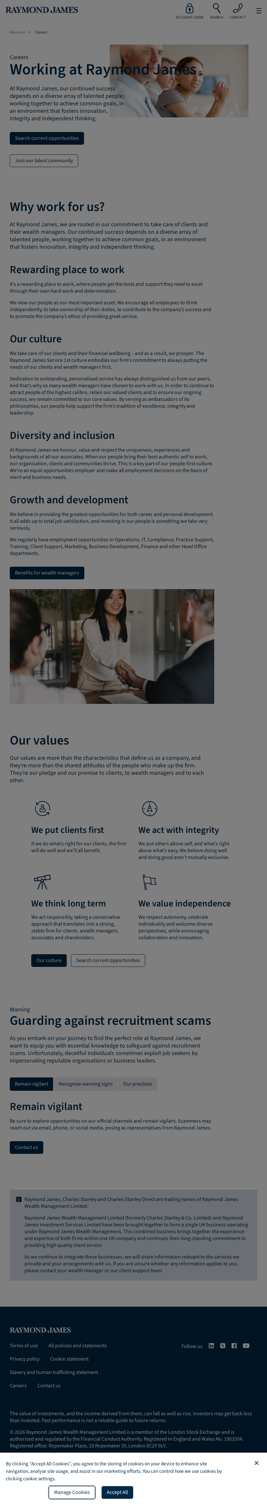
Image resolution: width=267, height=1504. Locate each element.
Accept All (117, 1492)
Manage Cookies (72, 1492)
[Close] (256, 1463)
